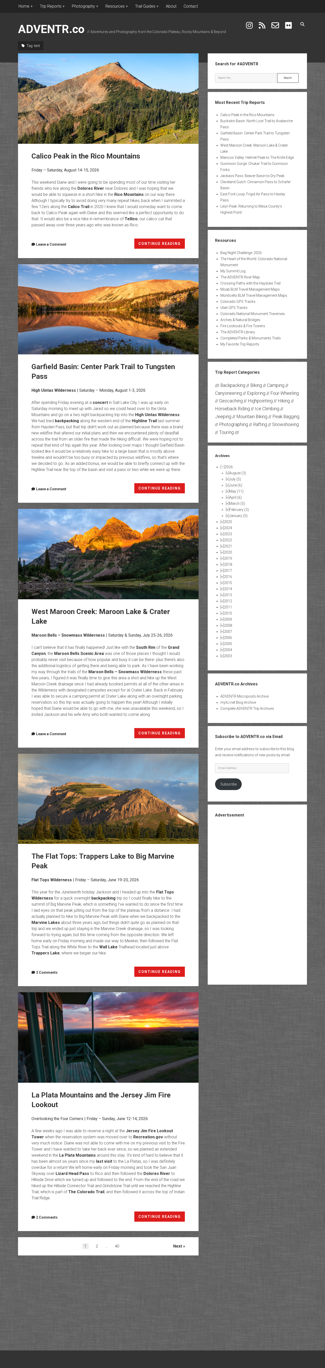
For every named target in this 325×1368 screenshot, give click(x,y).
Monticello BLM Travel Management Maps (253, 295)
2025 (228, 522)
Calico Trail (78, 206)
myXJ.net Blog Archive (238, 702)
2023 (228, 534)
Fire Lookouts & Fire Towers (242, 326)
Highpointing (260, 400)
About (171, 6)
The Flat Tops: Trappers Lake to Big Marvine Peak (108, 799)
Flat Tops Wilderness (51, 879)
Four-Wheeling (284, 393)
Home (24, 6)
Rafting (260, 424)
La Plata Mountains (77, 1155)
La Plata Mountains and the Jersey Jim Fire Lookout (108, 1037)
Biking (256, 385)
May (236, 491)
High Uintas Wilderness (53, 390)
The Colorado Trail (86, 1191)
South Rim (145, 647)
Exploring (256, 393)
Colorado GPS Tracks (237, 302)
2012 (228, 601)
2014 (228, 589)
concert (100, 402)
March (237, 503)
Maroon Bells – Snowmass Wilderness (68, 635)
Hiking (284, 400)
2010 (228, 613)
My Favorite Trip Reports (239, 344)
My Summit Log (233, 271)
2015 (228, 583)
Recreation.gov (148, 1137)
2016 (228, 577)
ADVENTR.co (51, 29)
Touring (226, 432)
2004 (228, 650)
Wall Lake (108, 947)
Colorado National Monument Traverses (252, 314)
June (235, 485)
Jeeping (223, 416)
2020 (228, 552)
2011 (228, 607)
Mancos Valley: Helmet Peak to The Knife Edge (257, 157)
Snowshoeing (285, 424)
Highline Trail (144, 420)
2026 (229, 467)
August (237, 473)
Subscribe (228, 784)
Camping (275, 385)
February (239, 510)
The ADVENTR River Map (240, 277)
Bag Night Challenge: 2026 (241, 253)
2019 (228, 558)
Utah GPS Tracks (234, 308)
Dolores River (90, 188)
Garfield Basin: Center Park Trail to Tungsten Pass (108, 309)
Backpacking (232, 385)
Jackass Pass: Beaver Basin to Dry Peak (252, 176)
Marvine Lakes (45, 922)
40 (117, 1246)
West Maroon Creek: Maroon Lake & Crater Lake (108, 554)
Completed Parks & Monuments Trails (250, 338)
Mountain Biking (251, 416)
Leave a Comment (51, 244)
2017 (228, 571)
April (235, 497)
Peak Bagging (285, 416)
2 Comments (47, 1217)
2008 (228, 625)
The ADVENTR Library (237, 332)
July (235, 479)
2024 (228, 528)
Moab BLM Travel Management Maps (250, 289)
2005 (228, 644)
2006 (228, 638)
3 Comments (47, 972)
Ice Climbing (267, 408)
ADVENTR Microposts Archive (244, 696)
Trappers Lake (45, 953)
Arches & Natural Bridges (240, 320)
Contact (191, 6)
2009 (228, 619)
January (238, 516)
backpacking (67, 420)
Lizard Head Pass (72, 1173)
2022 (228, 540)
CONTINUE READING (161, 245)
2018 (228, 564)
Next (177, 1246)
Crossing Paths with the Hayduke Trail (250, 283)
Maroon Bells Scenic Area (79, 653)
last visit (104, 1161)
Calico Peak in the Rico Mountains (108, 98)
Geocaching (231, 400)
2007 (228, 632)
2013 (228, 595)
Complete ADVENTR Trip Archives (247, 708)
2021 (228, 546)
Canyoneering (228, 393)
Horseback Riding (232, 408)
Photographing (233, 424)
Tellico (131, 218)
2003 (228, 656)
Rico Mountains (129, 194)
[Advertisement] (257, 900)
